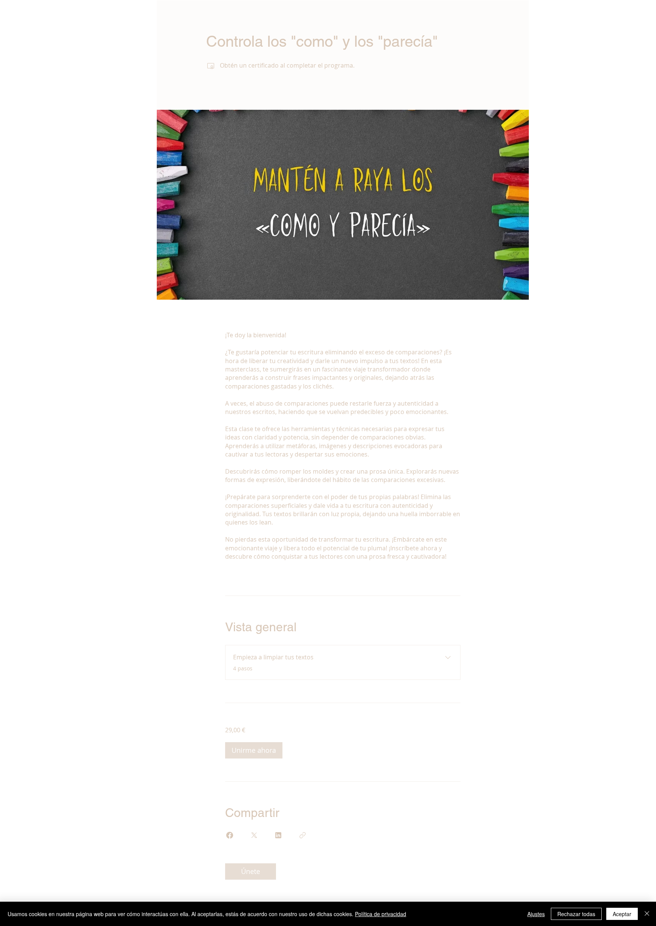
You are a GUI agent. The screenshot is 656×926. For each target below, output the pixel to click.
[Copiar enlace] (302, 835)
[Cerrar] (646, 914)
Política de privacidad (380, 914)
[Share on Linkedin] (278, 835)
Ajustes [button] (536, 914)
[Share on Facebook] (229, 835)
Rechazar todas (576, 914)
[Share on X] (254, 835)
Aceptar (622, 914)
